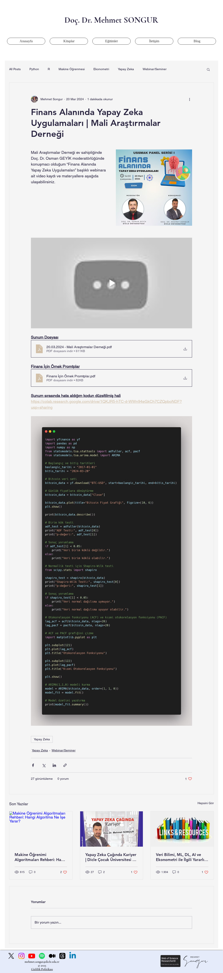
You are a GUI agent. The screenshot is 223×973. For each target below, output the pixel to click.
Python (34, 69)
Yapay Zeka (126, 69)
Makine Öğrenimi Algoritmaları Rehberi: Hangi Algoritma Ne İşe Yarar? (41, 857)
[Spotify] (42, 956)
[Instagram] (21, 956)
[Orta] (52, 956)
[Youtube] (32, 956)
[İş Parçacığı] (62, 956)
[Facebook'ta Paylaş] (33, 765)
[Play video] (111, 283)
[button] (208, 69)
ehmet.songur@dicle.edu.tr (43, 962)
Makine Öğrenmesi (72, 69)
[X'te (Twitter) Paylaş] (44, 765)
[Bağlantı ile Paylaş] (65, 765)
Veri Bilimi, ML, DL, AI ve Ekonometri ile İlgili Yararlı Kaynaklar (180, 857)
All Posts (15, 69)
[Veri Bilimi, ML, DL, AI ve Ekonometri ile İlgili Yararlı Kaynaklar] (182, 829)
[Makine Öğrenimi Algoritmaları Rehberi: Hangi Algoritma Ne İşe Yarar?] (40, 829)
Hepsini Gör (206, 803)
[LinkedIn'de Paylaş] (54, 765)
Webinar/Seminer (155, 69)
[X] (11, 956)
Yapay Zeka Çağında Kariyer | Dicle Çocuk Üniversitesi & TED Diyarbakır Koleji (110, 857)
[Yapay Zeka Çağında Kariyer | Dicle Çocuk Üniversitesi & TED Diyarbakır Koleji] (111, 829)
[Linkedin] (73, 956)
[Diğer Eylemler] (189, 99)
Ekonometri (101, 69)
